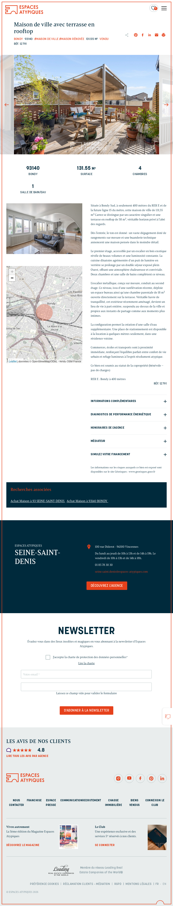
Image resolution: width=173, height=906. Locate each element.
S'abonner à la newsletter (86, 710)
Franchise (34, 800)
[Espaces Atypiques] (24, 13)
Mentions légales (138, 884)
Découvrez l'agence (107, 586)
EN (164, 884)
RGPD (118, 884)
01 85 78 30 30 (104, 565)
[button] (44, 312)
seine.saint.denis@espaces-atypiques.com (121, 571)
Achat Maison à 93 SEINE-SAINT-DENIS (38, 501)
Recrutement (91, 800)
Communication (71, 800)
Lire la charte (86, 663)
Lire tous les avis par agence (27, 756)
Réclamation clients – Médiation (86, 884)
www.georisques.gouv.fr (142, 471)
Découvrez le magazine (22, 845)
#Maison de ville (46, 39)
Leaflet (13, 361)
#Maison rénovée (71, 39)
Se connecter (105, 845)
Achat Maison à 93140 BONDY (87, 501)
